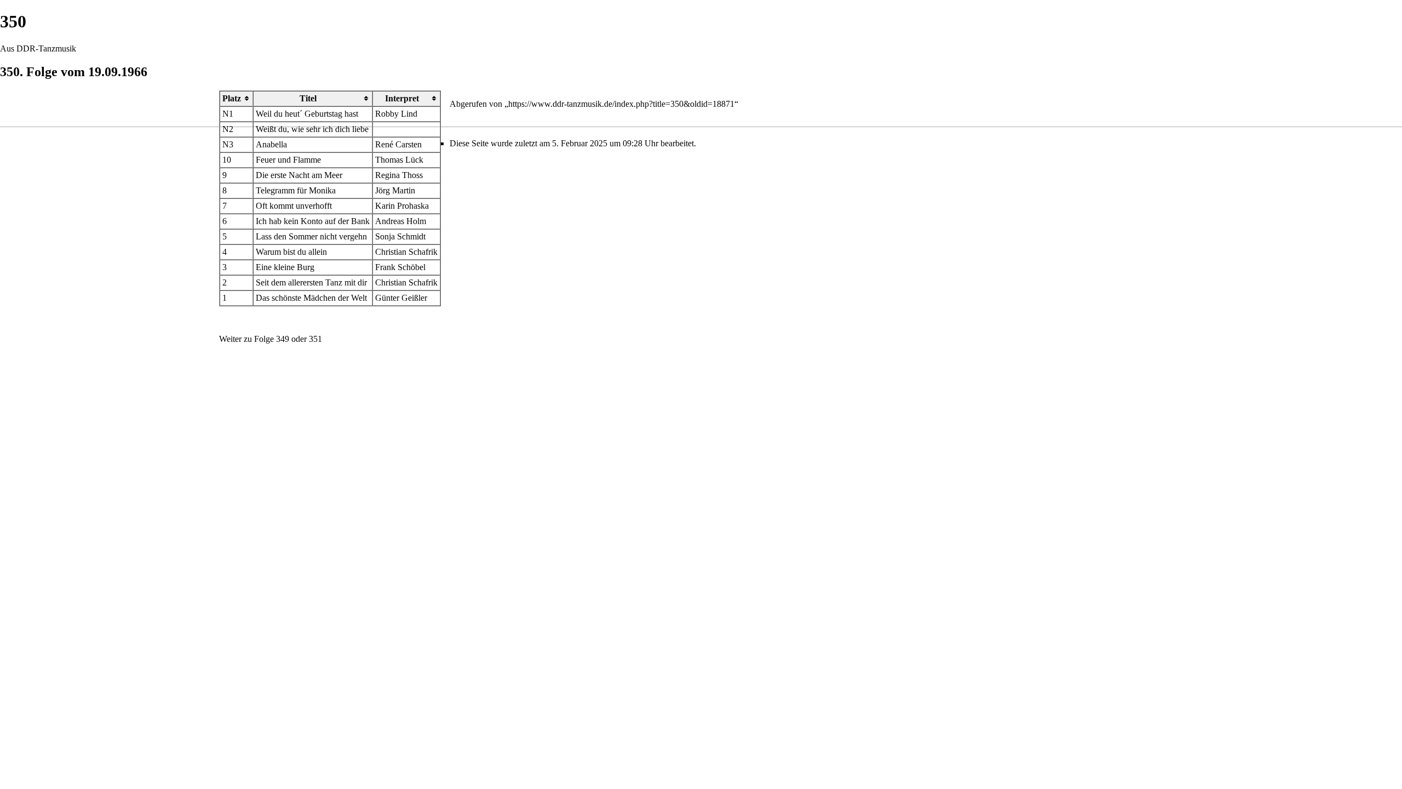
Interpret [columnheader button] (402, 98)
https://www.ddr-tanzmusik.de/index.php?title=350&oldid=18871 (621, 103)
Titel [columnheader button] (308, 98)
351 (315, 339)
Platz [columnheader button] (231, 98)
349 (282, 339)
